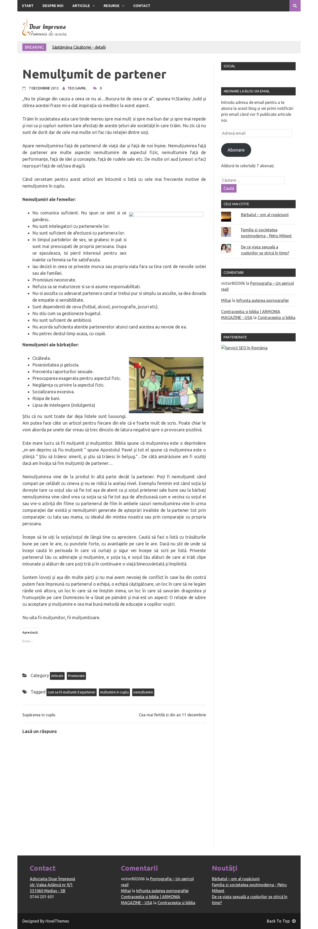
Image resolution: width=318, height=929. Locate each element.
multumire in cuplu (114, 692)
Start (28, 6)
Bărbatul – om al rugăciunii (265, 214)
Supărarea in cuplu (38, 715)
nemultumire (143, 692)
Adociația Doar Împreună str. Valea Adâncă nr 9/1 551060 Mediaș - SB (52, 885)
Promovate (76, 676)
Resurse (111, 6)
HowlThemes (57, 921)
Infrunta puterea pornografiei (262, 300)
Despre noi (52, 6)
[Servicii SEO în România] (244, 348)
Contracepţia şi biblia (276, 317)
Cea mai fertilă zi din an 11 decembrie (172, 715)
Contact (141, 6)
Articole (81, 6)
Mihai (226, 300)
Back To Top (278, 921)
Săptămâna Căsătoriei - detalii (79, 47)
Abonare (236, 149)
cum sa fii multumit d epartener (71, 692)
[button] (44, 26)
